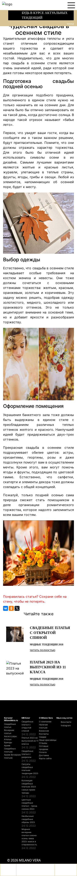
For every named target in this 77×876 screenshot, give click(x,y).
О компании (45, 721)
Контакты (44, 734)
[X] (17, 608)
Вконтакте (65, 722)
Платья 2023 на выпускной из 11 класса (30, 740)
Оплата (43, 752)
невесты (45, 278)
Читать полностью (42, 650)
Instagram (65, 725)
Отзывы (43, 743)
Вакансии (44, 730)
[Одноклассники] (11, 608)
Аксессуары (10, 736)
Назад (70, 23)
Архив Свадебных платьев (10, 748)
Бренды (8, 742)
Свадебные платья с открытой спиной (27, 726)
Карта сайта (45, 758)
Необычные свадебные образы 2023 (28, 819)
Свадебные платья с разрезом (27, 754)
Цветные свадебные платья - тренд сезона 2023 (29, 804)
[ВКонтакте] (5, 608)
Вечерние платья (9, 731)
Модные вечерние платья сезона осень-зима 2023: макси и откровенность (29, 837)
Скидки (42, 737)
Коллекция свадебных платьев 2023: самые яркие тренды (29, 786)
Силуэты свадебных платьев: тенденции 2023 (30, 769)
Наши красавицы (47, 740)
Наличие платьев (43, 726)
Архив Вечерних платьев (12, 756)
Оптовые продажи (43, 747)
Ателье (7, 739)
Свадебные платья (10, 725)
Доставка (44, 755)
